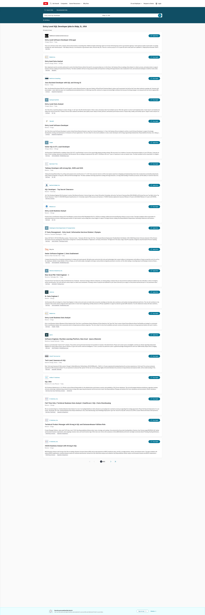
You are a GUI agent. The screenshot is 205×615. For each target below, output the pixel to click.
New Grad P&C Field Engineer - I (57, 275)
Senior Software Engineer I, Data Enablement (62, 253)
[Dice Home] (45, 3)
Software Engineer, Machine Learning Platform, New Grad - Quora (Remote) (73, 339)
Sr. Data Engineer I (52, 296)
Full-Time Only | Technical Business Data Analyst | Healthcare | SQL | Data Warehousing (78, 403)
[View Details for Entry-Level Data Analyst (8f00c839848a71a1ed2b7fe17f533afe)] (102, 106)
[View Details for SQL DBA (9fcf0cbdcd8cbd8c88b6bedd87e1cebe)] (102, 384)
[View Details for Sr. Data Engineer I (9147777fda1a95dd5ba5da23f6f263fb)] (102, 298)
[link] (89, 461)
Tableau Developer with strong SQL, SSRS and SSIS (64, 168)
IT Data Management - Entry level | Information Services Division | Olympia (73, 232)
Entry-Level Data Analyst (54, 104)
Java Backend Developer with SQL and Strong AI (63, 83)
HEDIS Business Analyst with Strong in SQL (61, 446)
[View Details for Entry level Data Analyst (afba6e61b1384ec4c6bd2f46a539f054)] (102, 63)
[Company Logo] (46, 57)
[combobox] (70, 15)
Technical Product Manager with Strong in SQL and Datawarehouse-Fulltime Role (75, 424)
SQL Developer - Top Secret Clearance (59, 189)
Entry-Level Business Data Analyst (57, 318)
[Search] (160, 15)
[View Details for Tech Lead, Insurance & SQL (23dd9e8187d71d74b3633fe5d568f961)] (102, 362)
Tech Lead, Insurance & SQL (55, 360)
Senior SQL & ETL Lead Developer (57, 147)
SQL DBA (48, 382)
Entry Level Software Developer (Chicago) (60, 40)
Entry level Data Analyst (54, 61)
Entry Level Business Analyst (55, 211)
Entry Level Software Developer (56, 125)
